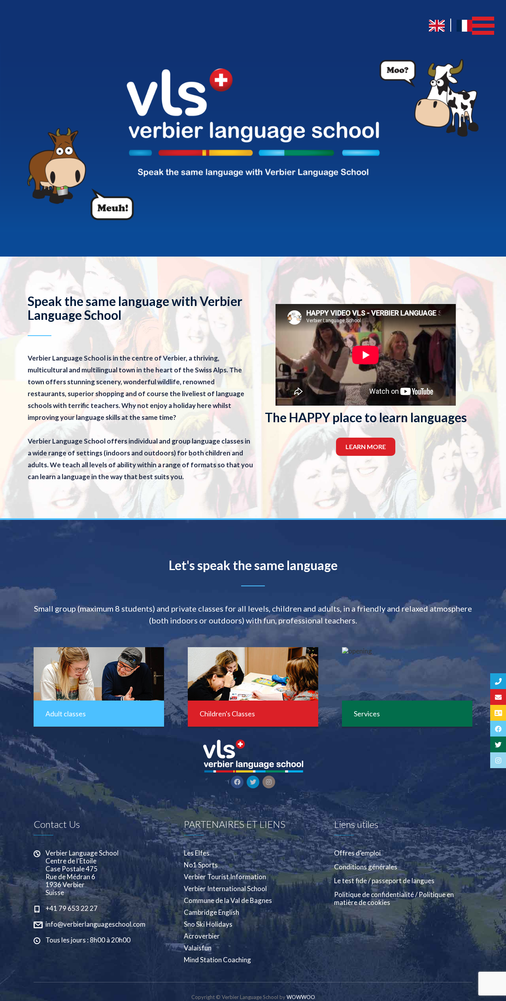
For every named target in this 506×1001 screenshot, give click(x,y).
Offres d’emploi (357, 853)
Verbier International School (225, 889)
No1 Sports (201, 865)
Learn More (366, 446)
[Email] (498, 697)
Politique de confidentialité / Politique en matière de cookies (394, 899)
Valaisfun (197, 948)
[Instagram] (498, 760)
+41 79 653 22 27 (71, 908)
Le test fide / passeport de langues (384, 881)
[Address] (498, 713)
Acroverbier (202, 936)
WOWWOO (301, 997)
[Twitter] (498, 744)
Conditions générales (365, 867)
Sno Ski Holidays (208, 924)
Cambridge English (211, 912)
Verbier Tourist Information (225, 877)
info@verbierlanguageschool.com (95, 924)
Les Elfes (197, 853)
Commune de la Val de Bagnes (228, 901)
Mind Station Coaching (217, 960)
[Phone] (498, 681)
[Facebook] (498, 729)
